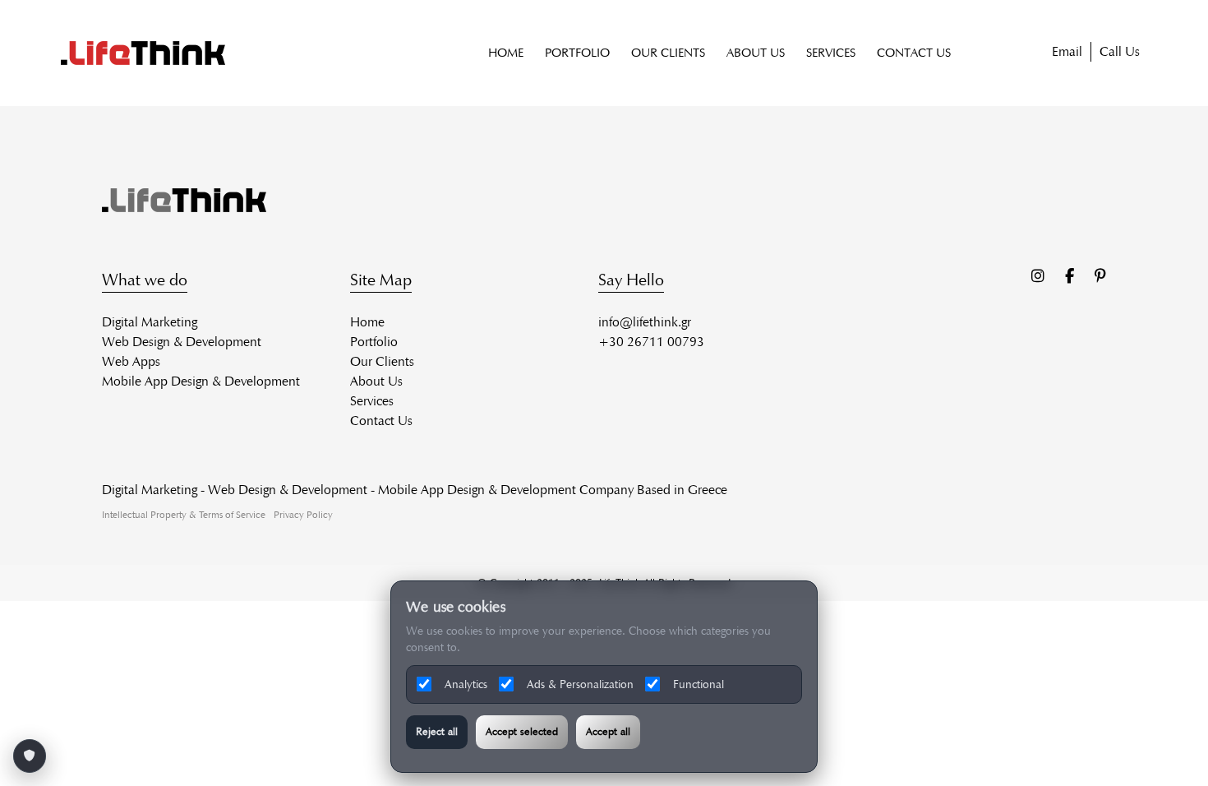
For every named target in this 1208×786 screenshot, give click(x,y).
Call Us (1120, 51)
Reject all (437, 731)
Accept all (608, 731)
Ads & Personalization (580, 684)
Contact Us (381, 420)
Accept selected (522, 731)
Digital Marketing (149, 322)
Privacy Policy (303, 514)
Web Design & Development (181, 341)
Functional (698, 684)
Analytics (466, 684)
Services (372, 401)
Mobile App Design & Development (201, 381)
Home (367, 322)
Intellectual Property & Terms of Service (183, 514)
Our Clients (382, 361)
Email (1067, 51)
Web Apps (131, 361)
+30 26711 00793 (651, 341)
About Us (376, 381)
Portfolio (374, 341)
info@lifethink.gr (644, 322)
